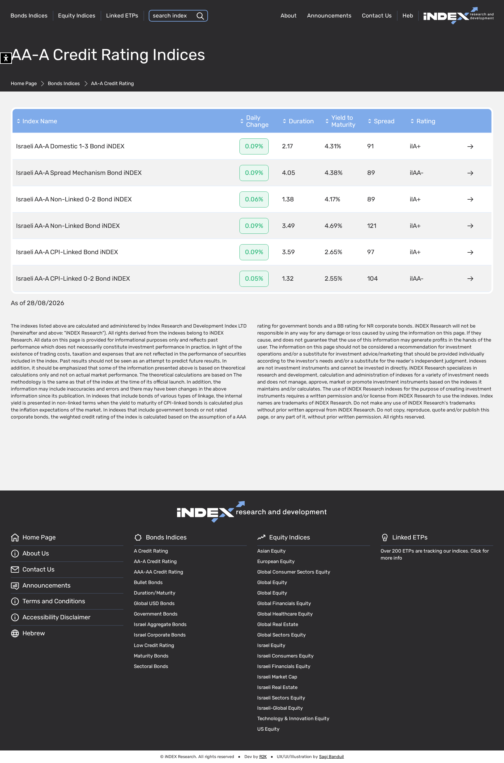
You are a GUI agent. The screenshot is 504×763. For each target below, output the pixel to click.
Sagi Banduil (331, 756)
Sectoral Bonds (151, 666)
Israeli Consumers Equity (285, 656)
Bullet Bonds (148, 582)
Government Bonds (156, 614)
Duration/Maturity (154, 593)
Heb (407, 15)
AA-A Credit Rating (155, 561)
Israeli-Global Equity (280, 708)
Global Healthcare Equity (285, 614)
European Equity (276, 561)
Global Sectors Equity (281, 635)
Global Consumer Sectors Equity (293, 572)
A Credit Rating (151, 551)
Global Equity (272, 582)
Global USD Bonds (154, 603)
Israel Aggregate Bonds (160, 624)
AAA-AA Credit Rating (158, 572)
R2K (263, 756)
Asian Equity (271, 551)
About (289, 15)
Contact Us (377, 15)
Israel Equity (271, 645)
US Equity (268, 729)
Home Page (24, 83)
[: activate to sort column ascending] (470, 121)
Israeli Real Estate (277, 687)
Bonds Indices (29, 15)
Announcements (329, 15)
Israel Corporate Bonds (160, 635)
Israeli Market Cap (277, 677)
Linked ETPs (122, 15)
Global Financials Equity (284, 603)
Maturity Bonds (151, 656)
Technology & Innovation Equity (293, 718)
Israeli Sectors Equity (281, 698)
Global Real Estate (277, 624)
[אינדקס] (459, 15)
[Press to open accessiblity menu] (6, 58)
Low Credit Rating (154, 645)
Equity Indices (76, 15)
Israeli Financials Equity (283, 666)
